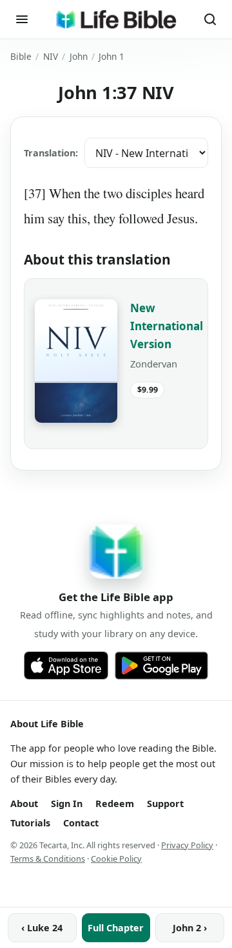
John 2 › (190, 928)
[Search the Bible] (210, 19)
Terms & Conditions (47, 858)
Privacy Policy (187, 845)
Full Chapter (116, 928)
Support (165, 803)
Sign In (66, 803)
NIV (50, 56)
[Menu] (22, 19)
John (79, 56)
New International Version (166, 326)
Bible (21, 56)
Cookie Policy (116, 858)
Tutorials (30, 823)
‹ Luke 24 (42, 928)
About (24, 803)
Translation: (51, 153)
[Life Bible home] (116, 19)
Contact (81, 823)
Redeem (114, 803)
